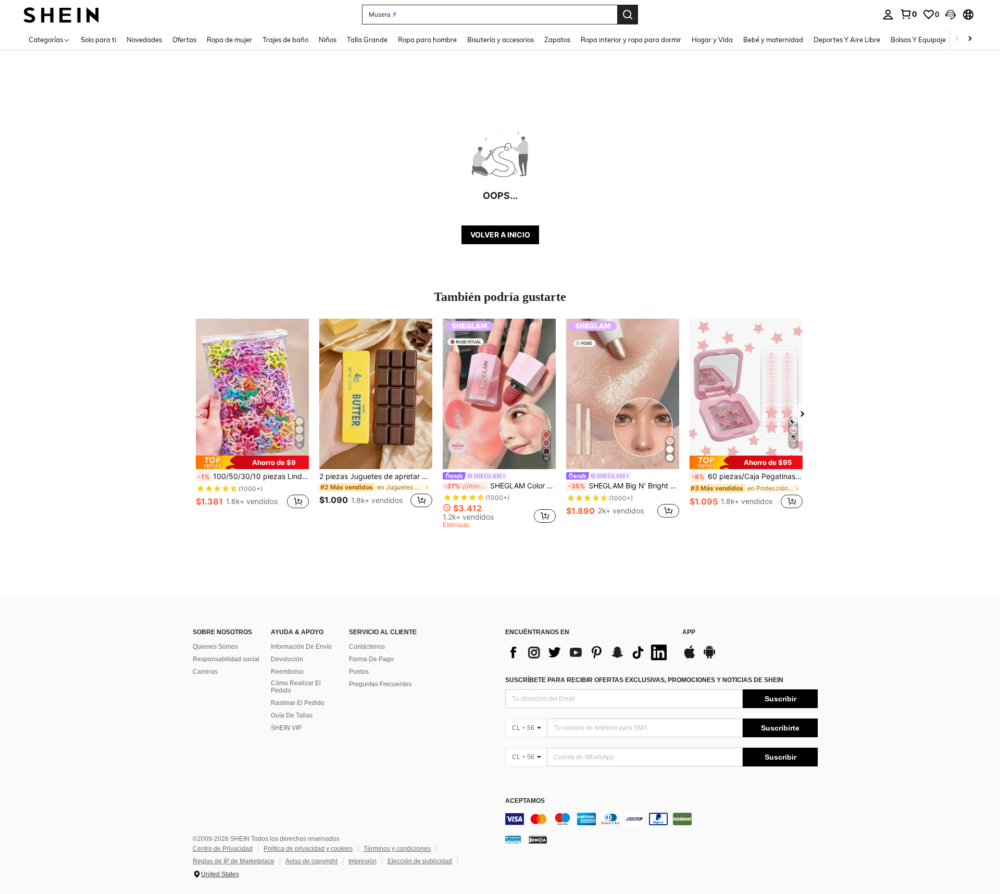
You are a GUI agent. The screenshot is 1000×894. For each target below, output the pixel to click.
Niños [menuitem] (327, 39)
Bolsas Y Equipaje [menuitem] (918, 39)
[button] (950, 14)
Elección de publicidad (420, 861)
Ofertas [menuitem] (184, 39)
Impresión (362, 861)
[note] (252, 462)
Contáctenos (367, 646)
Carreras (205, 671)
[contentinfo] (661, 819)
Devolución (287, 659)
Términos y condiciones (397, 848)
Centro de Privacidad (223, 848)
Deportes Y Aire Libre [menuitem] (847, 39)
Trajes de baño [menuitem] (285, 39)
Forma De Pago (371, 659)
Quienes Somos (215, 646)
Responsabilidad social (226, 659)
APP (688, 632)
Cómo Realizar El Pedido (296, 686)
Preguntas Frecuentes (380, 684)
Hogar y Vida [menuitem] (712, 39)
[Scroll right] (969, 39)
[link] (908, 14)
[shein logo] (61, 14)
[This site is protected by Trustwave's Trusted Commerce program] (513, 838)
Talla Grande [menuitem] (367, 39)
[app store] (689, 657)
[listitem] (252, 419)
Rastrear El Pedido (297, 703)
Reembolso (287, 671)
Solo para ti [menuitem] (98, 39)
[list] (588, 652)
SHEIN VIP (286, 728)
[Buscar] (627, 14)
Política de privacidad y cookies (308, 848)
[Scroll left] (957, 39)
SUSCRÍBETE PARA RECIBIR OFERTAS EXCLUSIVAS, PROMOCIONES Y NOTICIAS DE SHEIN (644, 680)
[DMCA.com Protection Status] (538, 838)
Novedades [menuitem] (144, 39)
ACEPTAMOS (525, 801)
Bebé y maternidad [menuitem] (773, 39)
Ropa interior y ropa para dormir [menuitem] (631, 39)
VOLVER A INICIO (500, 234)
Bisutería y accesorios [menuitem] (500, 39)
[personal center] (888, 14)
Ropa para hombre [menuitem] (427, 39)
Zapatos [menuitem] (557, 39)
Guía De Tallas (291, 715)
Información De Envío (301, 646)
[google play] (709, 657)
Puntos (359, 671)
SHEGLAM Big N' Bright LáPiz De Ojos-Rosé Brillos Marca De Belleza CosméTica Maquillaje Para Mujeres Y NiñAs (623, 486)
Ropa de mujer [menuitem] (229, 39)
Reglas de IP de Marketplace (233, 861)
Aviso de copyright (311, 861)
